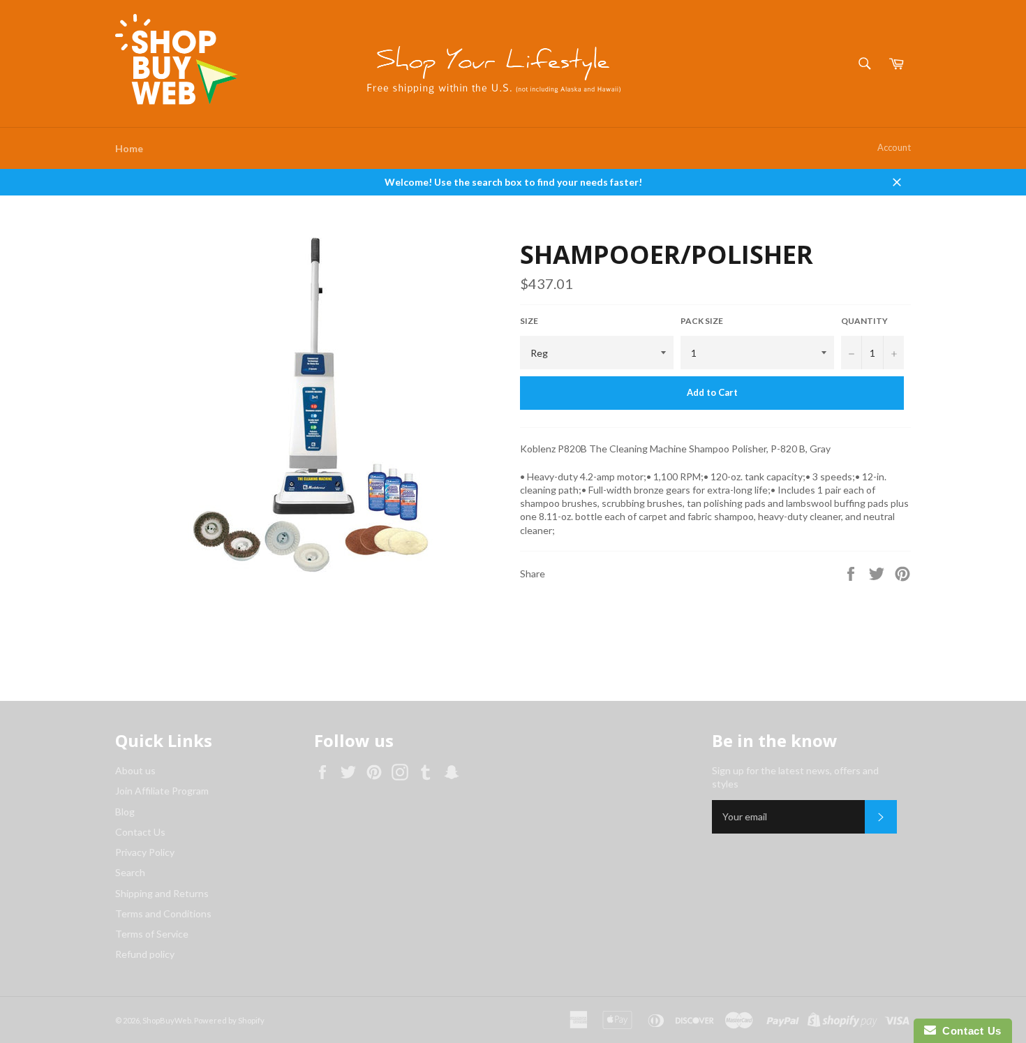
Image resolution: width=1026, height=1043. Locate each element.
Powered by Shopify (229, 1020)
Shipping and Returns (162, 893)
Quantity (864, 321)
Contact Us (140, 832)
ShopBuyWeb (166, 1020)
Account (894, 147)
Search (130, 872)
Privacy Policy (144, 852)
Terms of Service (151, 934)
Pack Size (702, 321)
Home (129, 148)
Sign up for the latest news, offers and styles (795, 777)
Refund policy (144, 954)
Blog (125, 812)
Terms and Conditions (163, 913)
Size (529, 321)
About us (135, 770)
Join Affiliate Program (162, 791)
